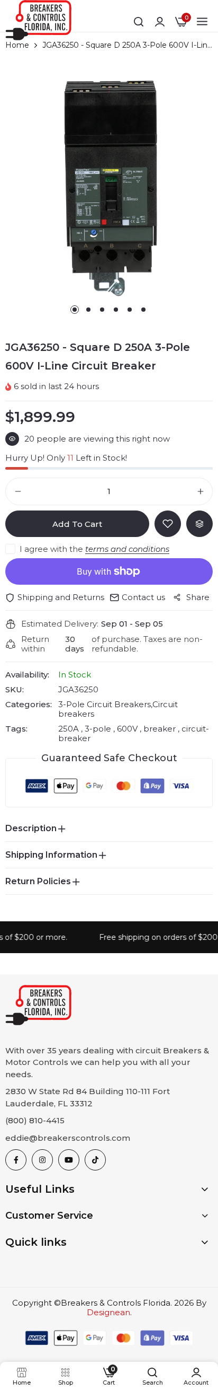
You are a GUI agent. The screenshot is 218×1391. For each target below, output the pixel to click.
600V (127, 729)
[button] (74, 309)
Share (198, 597)
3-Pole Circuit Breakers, (105, 704)
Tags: (16, 729)
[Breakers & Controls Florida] (38, 22)
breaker (159, 729)
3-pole (98, 729)
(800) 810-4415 (35, 1120)
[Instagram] (42, 1159)
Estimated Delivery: (59, 624)
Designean (108, 1312)
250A (69, 729)
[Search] (138, 21)
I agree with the (94, 548)
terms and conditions (127, 549)
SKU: (14, 689)
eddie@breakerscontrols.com (67, 1138)
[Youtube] (68, 1159)
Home (17, 45)
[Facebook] (15, 1159)
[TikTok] (95, 1159)
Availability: (27, 675)
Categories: (28, 704)
